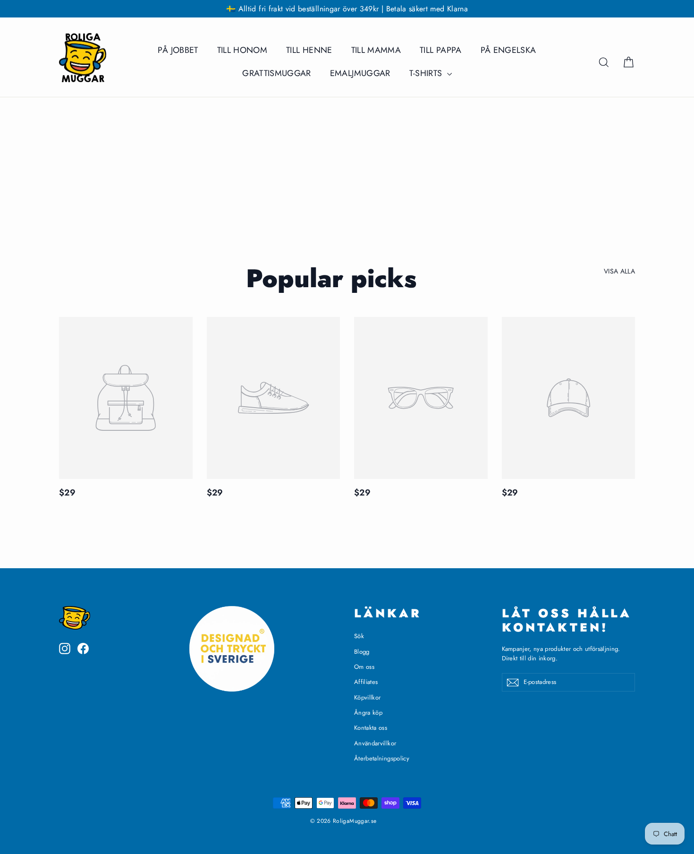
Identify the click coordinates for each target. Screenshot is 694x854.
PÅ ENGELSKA (508, 50)
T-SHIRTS (427, 73)
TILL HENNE (309, 50)
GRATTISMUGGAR (276, 73)
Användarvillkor (375, 743)
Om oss (364, 666)
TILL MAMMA (376, 50)
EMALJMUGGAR (360, 73)
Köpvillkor (367, 697)
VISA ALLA (619, 271)
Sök (359, 636)
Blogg (362, 651)
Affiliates (366, 681)
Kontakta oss (370, 727)
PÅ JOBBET (178, 50)
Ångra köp (368, 712)
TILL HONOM (242, 50)
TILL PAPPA (441, 50)
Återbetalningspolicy (381, 758)
